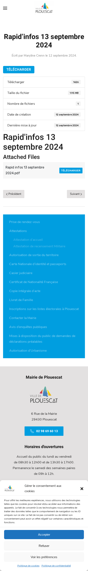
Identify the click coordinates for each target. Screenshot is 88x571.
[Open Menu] (5, 8)
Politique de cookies (28, 565)
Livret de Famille (21, 300)
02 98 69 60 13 (47, 431)
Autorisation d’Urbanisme (28, 350)
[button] (82, 488)
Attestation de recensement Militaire (39, 246)
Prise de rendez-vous (24, 222)
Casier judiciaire (20, 273)
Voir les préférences (44, 557)
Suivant (75, 194)
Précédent (14, 194)
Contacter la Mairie (22, 318)
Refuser (44, 546)
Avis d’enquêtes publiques (28, 327)
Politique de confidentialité (56, 565)
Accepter (44, 534)
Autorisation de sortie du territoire (34, 255)
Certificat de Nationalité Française (33, 282)
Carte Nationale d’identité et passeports (37, 264)
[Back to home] (44, 8)
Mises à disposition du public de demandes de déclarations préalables (42, 339)
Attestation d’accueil (28, 240)
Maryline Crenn (34, 56)
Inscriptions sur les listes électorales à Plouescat (44, 309)
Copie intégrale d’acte (24, 291)
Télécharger (18, 69)
